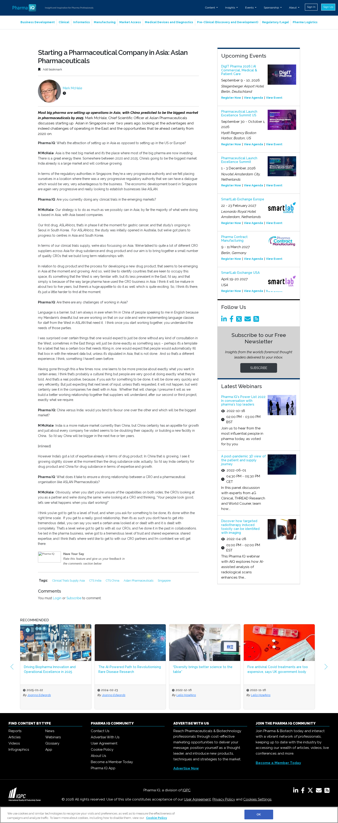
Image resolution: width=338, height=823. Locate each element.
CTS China (113, 580)
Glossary (52, 743)
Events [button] (249, 7)
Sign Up (328, 6)
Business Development (37, 22)
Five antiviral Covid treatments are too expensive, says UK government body (277, 669)
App (48, 749)
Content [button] (210, 7)
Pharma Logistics (305, 22)
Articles (14, 737)
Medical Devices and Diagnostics (169, 22)
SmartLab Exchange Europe (242, 199)
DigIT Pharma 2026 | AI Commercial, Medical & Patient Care (239, 70)
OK (259, 814)
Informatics (81, 22)
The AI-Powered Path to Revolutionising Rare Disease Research (129, 669)
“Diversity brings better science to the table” (202, 669)
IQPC (187, 790)
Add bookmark (52, 69)
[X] (311, 791)
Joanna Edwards (39, 695)
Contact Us (100, 731)
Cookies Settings (257, 799)
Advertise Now (186, 768)
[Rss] (257, 320)
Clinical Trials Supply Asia (69, 580)
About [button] (293, 7)
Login (57, 598)
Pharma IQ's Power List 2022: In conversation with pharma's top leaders (243, 400)
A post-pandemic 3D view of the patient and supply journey (243, 460)
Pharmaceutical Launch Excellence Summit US (239, 113)
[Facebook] (232, 320)
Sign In (311, 6)
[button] (12, 666)
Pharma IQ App (103, 768)
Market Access (130, 22)
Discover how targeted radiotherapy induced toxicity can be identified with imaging (240, 526)
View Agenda (253, 97)
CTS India (95, 580)
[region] (169, 815)
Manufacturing (104, 22)
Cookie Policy (102, 749)
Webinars (53, 737)
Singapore (164, 580)
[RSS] (326, 791)
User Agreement (104, 743)
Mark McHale (72, 88)
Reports (15, 731)
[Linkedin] (225, 320)
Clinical (64, 22)
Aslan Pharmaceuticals (139, 580)
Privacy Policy (223, 799)
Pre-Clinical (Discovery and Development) (227, 22)
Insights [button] (230, 7)
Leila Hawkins (186, 695)
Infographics (19, 749)
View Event (274, 97)
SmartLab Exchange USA (240, 272)
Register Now (231, 97)
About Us (98, 756)
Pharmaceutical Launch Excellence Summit (239, 160)
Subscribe (73, 598)
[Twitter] (239, 320)
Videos (14, 743)
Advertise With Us (105, 737)
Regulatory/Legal (275, 22)
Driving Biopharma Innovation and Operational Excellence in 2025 (50, 669)
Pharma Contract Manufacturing (234, 239)
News (49, 731)
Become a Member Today (112, 762)
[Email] (248, 320)
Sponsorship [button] (272, 7)
